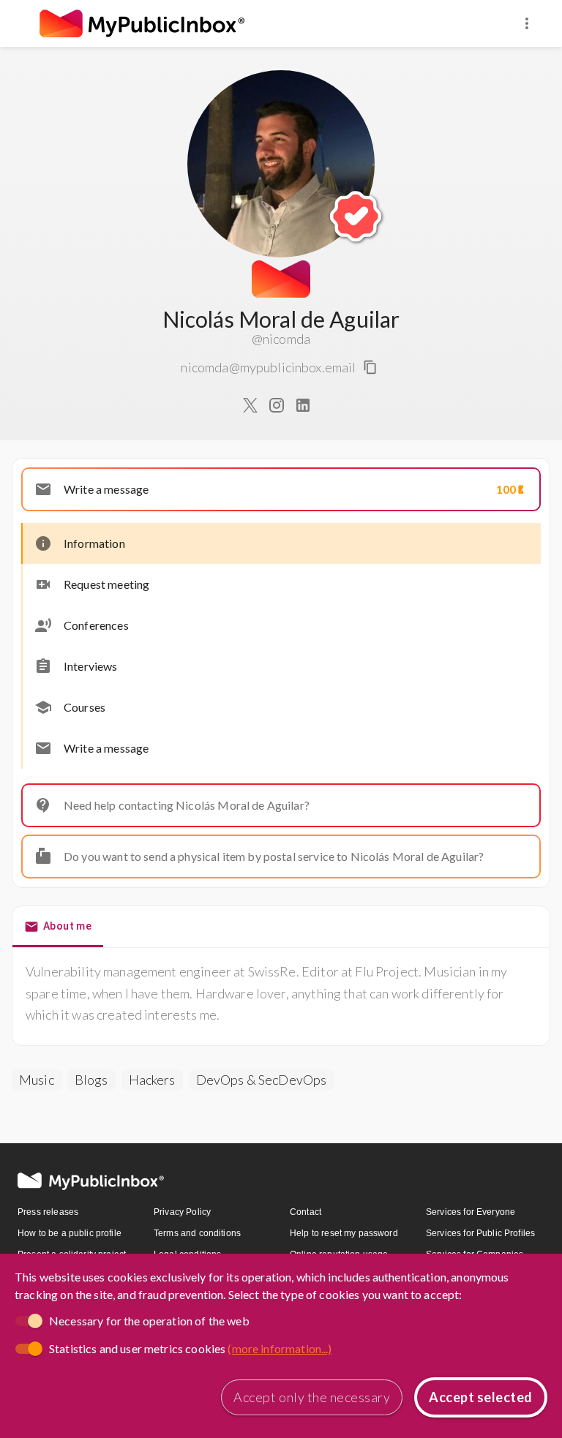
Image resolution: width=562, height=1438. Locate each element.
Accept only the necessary (311, 1397)
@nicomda (281, 339)
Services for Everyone (470, 1212)
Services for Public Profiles (480, 1233)
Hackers (152, 1080)
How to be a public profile (69, 1233)
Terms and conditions (197, 1233)
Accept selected (481, 1397)
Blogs (91, 1080)
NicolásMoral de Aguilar (281, 319)
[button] (281, 489)
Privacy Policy (182, 1212)
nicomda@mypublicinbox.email (268, 367)
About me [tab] (67, 926)
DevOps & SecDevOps (261, 1080)
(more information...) (279, 1348)
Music (36, 1080)
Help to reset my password (344, 1233)
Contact (305, 1212)
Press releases (48, 1212)
